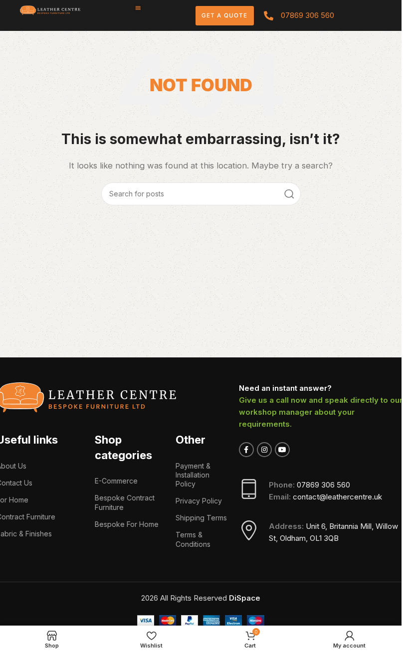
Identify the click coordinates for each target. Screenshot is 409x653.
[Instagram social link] (264, 449)
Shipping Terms (201, 517)
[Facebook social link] (246, 449)
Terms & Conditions (193, 539)
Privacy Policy (199, 500)
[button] (138, 8)
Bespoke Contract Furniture (125, 502)
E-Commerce (116, 481)
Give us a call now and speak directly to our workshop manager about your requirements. (321, 412)
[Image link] (50, 9)
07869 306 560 (323, 485)
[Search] (289, 193)
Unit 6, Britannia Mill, (341, 526)
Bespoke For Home (127, 524)
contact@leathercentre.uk (337, 496)
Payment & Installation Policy (193, 475)
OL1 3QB (324, 538)
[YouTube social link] (282, 449)
